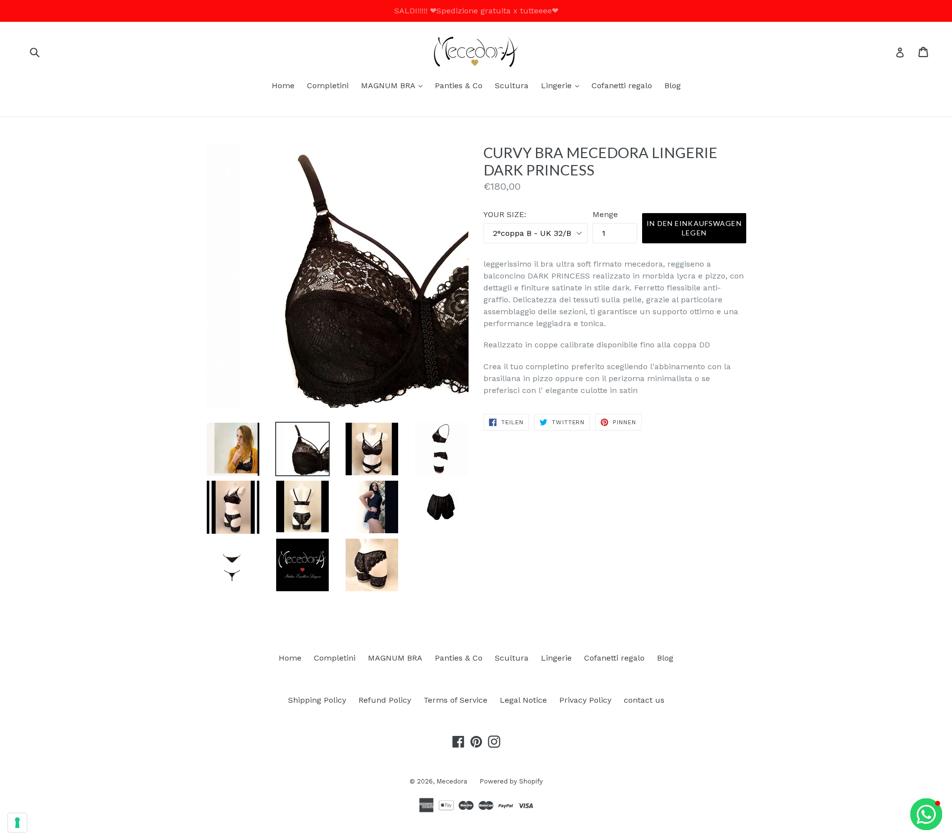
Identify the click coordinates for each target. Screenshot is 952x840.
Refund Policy (384, 700)
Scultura (512, 85)
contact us (644, 700)
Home (283, 85)
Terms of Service (455, 700)
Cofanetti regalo (622, 85)
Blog (672, 85)
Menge (605, 214)
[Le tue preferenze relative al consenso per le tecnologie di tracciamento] (17, 822)
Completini (328, 85)
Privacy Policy (585, 700)
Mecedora (451, 781)
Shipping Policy (317, 700)
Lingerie (562, 85)
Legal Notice (523, 700)
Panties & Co (458, 85)
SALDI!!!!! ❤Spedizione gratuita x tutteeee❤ (476, 10)
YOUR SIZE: (504, 214)
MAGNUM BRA (394, 85)
